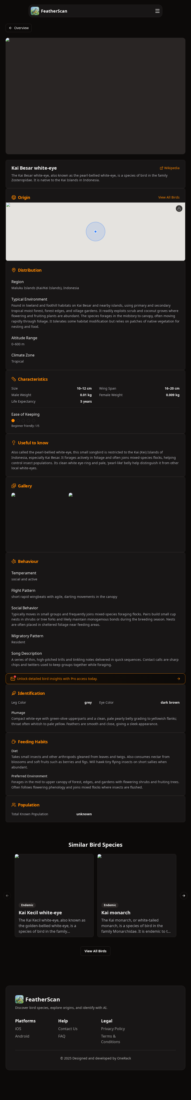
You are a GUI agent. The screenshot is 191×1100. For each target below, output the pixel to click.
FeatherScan (54, 11)
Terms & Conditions (110, 1039)
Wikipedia (172, 168)
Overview (21, 28)
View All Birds (169, 197)
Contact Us (68, 1028)
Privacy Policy (113, 1028)
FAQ (61, 1036)
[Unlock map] (179, 208)
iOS (18, 1028)
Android (22, 1036)
